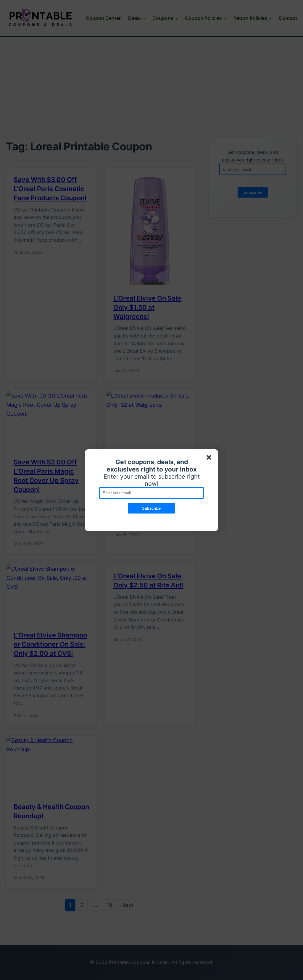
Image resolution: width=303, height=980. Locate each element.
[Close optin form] (210, 458)
